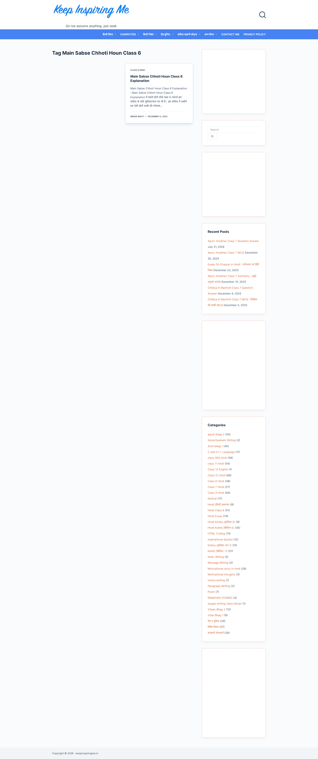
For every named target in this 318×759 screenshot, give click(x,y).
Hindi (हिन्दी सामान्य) (218, 504)
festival (212, 498)
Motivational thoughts (221, 574)
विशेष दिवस (213, 626)
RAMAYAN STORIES (220, 597)
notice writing (216, 580)
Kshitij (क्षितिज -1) (217, 551)
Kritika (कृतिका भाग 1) (220, 545)
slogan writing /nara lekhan (225, 603)
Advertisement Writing (222, 440)
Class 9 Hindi (216, 492)
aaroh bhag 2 (216, 434)
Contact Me (230, 34)
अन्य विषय (209, 34)
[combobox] (234, 129)
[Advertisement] (234, 83)
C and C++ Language (221, 452)
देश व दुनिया (213, 621)
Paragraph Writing (219, 586)
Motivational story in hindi (224, 568)
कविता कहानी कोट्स (187, 34)
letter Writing (216, 556)
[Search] (262, 14)
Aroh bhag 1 (215, 446)
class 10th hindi (217, 457)
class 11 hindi (216, 463)
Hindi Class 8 (216, 510)
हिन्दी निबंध (148, 34)
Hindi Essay (215, 516)
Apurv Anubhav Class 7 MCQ (226, 252)
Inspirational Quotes (220, 539)
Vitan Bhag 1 (215, 615)
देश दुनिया (165, 34)
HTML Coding (216, 533)
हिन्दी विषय (108, 34)
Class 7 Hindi (216, 487)
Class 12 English (218, 469)
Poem (211, 591)
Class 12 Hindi (216, 475)
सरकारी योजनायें (216, 632)
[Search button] (212, 136)
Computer (128, 34)
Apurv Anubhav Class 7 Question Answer (233, 241)
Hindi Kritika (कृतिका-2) (221, 522)
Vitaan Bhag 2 (216, 609)
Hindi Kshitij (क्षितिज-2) (221, 527)
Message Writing (218, 562)
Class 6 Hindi (137, 70)
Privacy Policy (255, 34)
